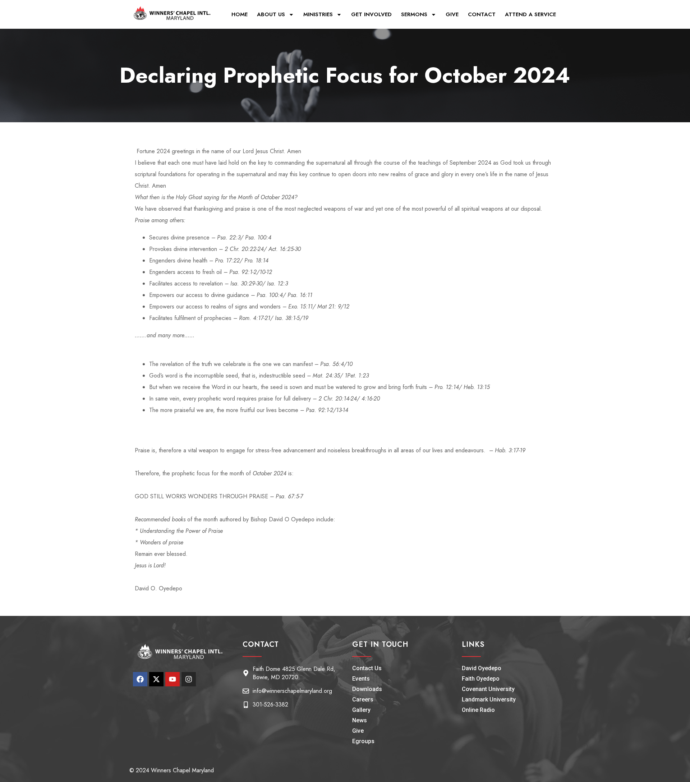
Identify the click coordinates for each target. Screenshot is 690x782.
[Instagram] (188, 679)
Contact (482, 14)
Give (452, 14)
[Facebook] (140, 679)
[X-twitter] (156, 679)
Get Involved (371, 14)
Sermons (414, 14)
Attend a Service (530, 14)
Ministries (318, 14)
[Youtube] (172, 679)
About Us (271, 14)
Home (239, 14)
